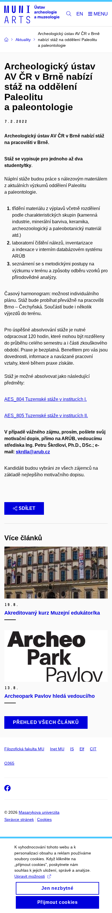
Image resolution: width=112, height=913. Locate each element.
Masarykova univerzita (39, 812)
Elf (82, 749)
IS (72, 749)
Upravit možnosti (29, 876)
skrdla (22, 451)
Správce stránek (19, 819)
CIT (93, 749)
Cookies (44, 819)
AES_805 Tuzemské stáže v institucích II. (46, 415)
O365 (9, 763)
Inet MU (57, 749)
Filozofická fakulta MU (24, 749)
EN (79, 14)
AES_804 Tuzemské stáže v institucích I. (45, 399)
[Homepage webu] (31, 14)
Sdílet (27, 508)
